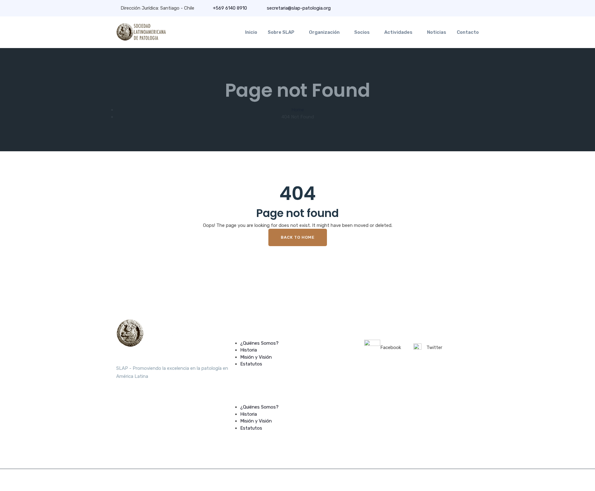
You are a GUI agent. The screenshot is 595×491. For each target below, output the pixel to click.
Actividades (398, 32)
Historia (248, 350)
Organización (324, 32)
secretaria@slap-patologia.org (298, 8)
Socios (362, 32)
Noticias (436, 32)
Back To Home (298, 237)
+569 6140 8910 (230, 8)
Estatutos (251, 364)
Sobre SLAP (281, 32)
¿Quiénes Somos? (259, 343)
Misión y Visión (256, 357)
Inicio (251, 32)
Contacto (468, 32)
